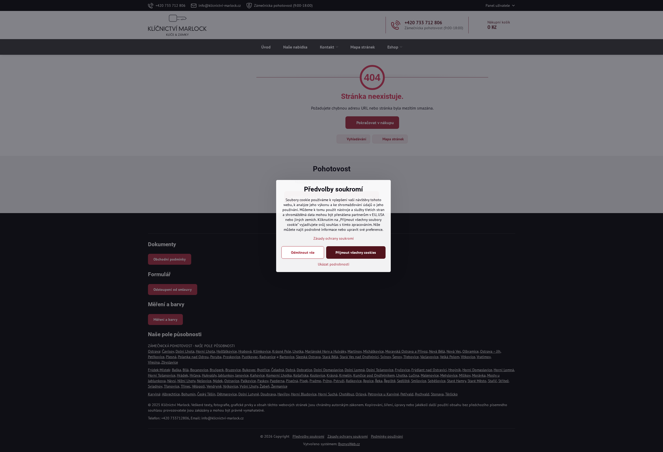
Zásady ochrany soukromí (333, 238)
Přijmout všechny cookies (356, 252)
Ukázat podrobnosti (333, 264)
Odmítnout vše (302, 252)
